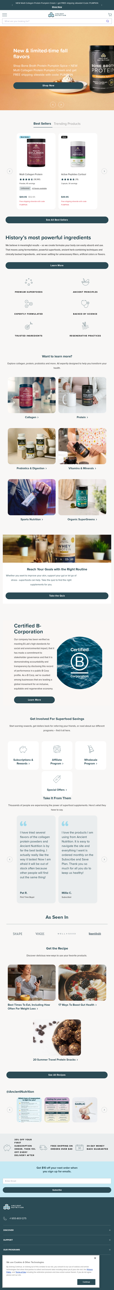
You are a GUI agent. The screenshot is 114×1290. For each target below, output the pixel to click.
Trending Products (67, 123)
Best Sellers (42, 123)
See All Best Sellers (57, 220)
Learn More (57, 265)
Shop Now (90, 5)
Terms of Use (21, 1272)
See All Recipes (57, 1075)
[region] (51, 1271)
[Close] (95, 1258)
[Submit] (109, 21)
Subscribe (57, 1190)
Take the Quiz (57, 596)
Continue (86, 1282)
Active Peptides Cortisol (73, 174)
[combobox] (57, 21)
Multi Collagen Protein (30, 174)
